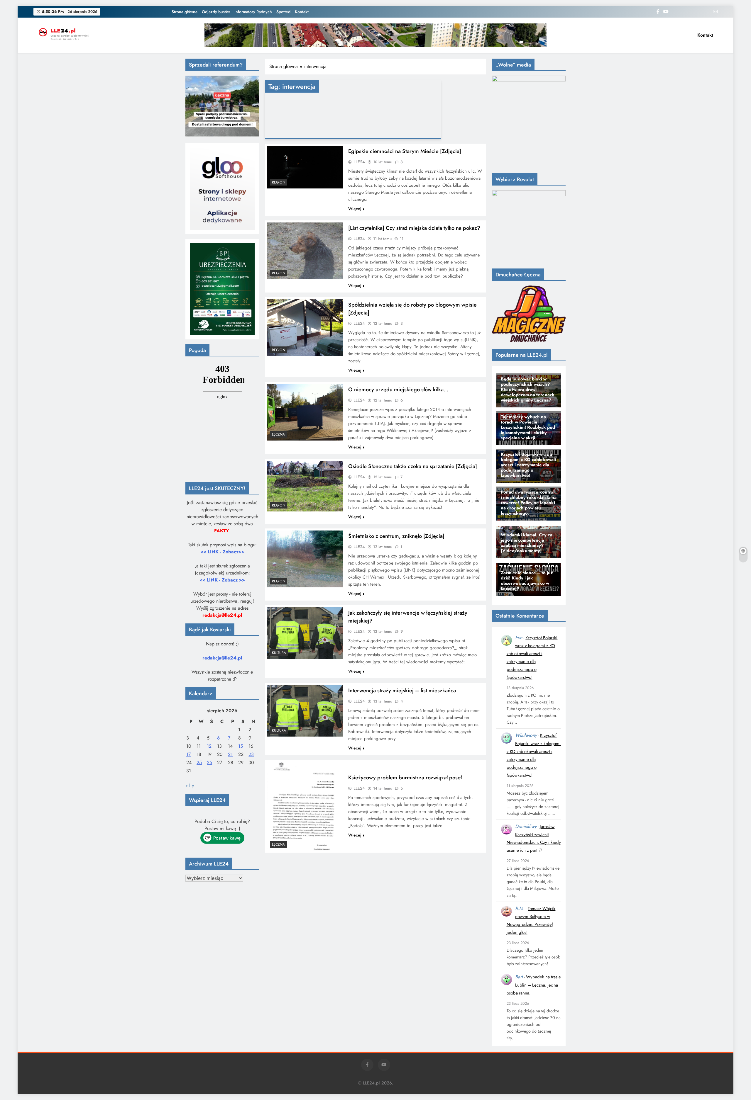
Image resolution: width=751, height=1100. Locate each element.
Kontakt (302, 12)
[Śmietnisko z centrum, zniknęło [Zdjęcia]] (305, 559)
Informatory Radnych (253, 12)
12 (209, 746)
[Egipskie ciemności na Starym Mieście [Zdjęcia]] (305, 167)
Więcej (354, 209)
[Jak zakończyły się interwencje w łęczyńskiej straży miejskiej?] (305, 633)
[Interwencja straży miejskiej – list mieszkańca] (305, 711)
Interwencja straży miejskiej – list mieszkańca (402, 690)
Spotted (283, 12)
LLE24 (359, 162)
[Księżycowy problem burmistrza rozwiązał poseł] (305, 806)
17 (188, 754)
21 (230, 754)
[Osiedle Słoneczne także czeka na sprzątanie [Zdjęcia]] (305, 486)
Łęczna (278, 434)
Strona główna (184, 12)
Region (278, 182)
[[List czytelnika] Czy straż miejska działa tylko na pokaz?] (305, 250)
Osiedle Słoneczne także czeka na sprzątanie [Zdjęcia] (412, 466)
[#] (375, 35)
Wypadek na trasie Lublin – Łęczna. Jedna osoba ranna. (534, 985)
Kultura (279, 652)
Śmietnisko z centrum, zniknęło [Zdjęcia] (396, 536)
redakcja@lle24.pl (222, 657)
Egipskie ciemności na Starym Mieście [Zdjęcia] (404, 151)
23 (251, 754)
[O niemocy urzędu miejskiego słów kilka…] (305, 412)
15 (240, 746)
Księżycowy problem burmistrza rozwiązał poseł (405, 777)
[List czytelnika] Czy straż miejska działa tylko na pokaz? (414, 228)
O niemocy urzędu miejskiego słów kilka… (398, 389)
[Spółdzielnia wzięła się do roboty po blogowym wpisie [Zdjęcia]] (305, 327)
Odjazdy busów (216, 12)
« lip (189, 785)
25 (199, 762)
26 (209, 762)
